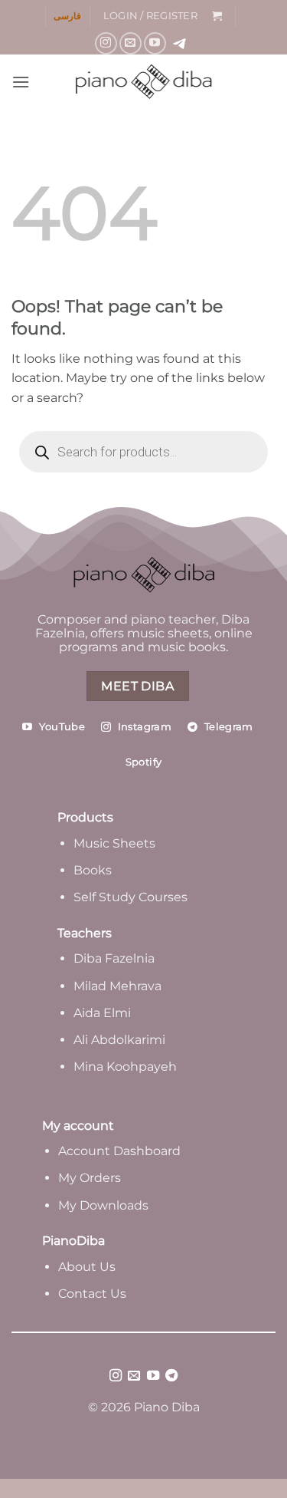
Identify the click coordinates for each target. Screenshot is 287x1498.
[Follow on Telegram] (171, 1376)
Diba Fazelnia (114, 958)
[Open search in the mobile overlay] (143, 451)
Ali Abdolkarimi (119, 1039)
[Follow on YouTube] (155, 43)
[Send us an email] (130, 43)
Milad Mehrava (117, 986)
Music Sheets (114, 843)
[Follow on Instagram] (106, 43)
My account (78, 1125)
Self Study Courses (132, 897)
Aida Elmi (102, 1013)
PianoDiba (73, 1240)
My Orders (89, 1177)
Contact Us (92, 1293)
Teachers (84, 933)
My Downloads (103, 1205)
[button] (150, 16)
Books (92, 870)
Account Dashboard (119, 1151)
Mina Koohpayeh (125, 1066)
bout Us (91, 1266)
